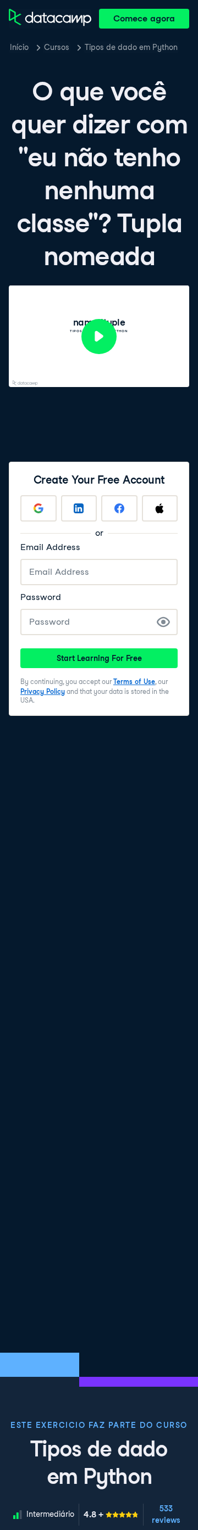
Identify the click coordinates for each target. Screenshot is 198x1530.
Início (19, 47)
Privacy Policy (42, 691)
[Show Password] (163, 622)
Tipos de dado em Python (131, 47)
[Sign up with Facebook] (119, 508)
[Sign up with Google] (38, 508)
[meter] (111, 1515)
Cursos (56, 47)
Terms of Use (134, 681)
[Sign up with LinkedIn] (79, 508)
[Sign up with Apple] (160, 508)
